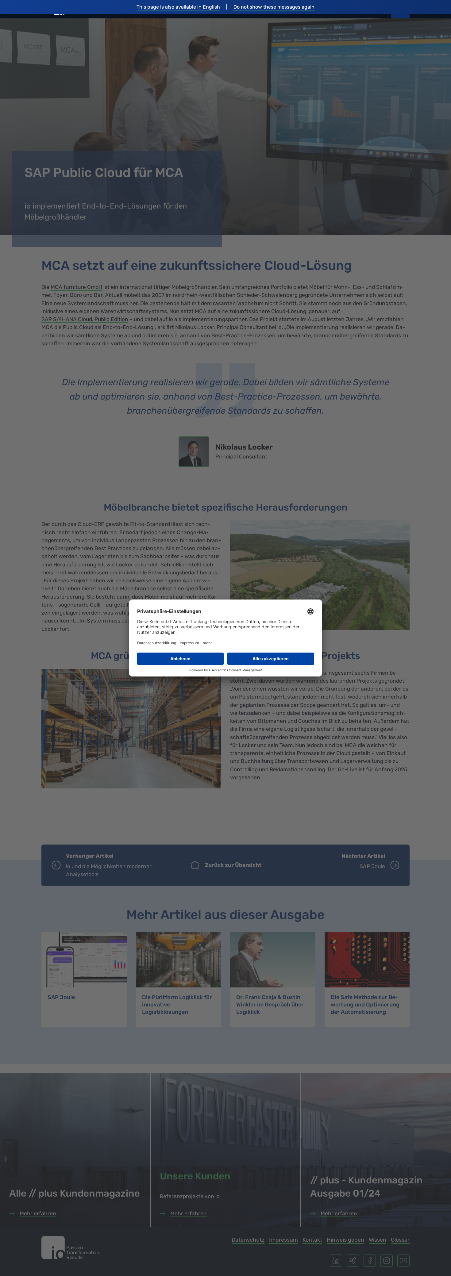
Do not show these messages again (273, 7)
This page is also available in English (178, 7)
